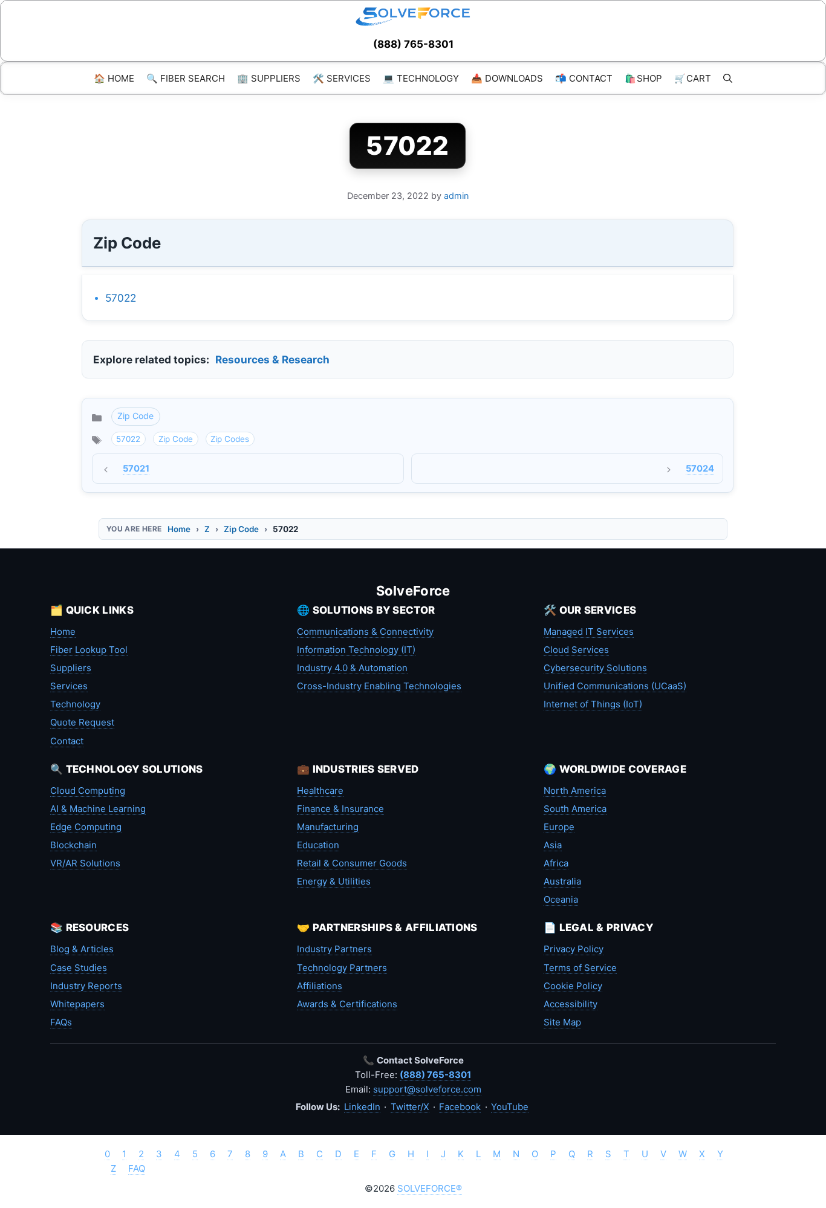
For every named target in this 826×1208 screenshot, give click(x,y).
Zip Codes (229, 439)
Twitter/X (410, 1106)
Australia (562, 881)
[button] (727, 78)
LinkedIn (362, 1106)
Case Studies (78, 967)
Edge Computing (86, 827)
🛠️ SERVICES (342, 78)
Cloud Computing (87, 790)
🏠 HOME (114, 78)
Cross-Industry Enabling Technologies (379, 686)
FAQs (61, 1022)
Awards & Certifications (347, 1004)
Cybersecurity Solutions (595, 668)
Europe (559, 827)
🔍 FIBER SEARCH (185, 78)
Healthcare (320, 790)
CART (692, 78)
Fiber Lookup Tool (89, 649)
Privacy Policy (573, 949)
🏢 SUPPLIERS (269, 78)
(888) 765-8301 (413, 44)
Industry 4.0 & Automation (352, 668)
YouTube (509, 1106)
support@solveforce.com (427, 1089)
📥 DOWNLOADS (507, 78)
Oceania (561, 899)
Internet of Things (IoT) (593, 704)
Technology (75, 704)
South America (575, 808)
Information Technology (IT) (356, 649)
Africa (556, 863)
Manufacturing (328, 827)
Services (69, 686)
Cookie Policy (573, 986)
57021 (136, 468)
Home (178, 529)
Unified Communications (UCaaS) (615, 686)
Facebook (460, 1106)
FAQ (136, 1168)
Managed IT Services (589, 631)
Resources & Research (272, 359)
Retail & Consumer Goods (352, 863)
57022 (120, 297)
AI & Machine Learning (98, 808)
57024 (700, 468)
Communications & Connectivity (365, 631)
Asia (553, 845)
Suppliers (70, 668)
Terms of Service (580, 967)
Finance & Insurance (340, 808)
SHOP (643, 78)
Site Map (562, 1022)
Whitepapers (77, 1004)
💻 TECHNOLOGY (421, 78)
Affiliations (319, 986)
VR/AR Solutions (85, 863)
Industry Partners (334, 949)
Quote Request (82, 722)
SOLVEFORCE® (429, 1188)
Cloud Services (576, 649)
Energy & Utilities (334, 881)
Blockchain (73, 845)
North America (575, 790)
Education (318, 845)
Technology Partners (342, 967)
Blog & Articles (82, 949)
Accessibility (570, 1004)
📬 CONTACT (584, 78)
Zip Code (135, 416)
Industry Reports (86, 986)
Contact (66, 741)
